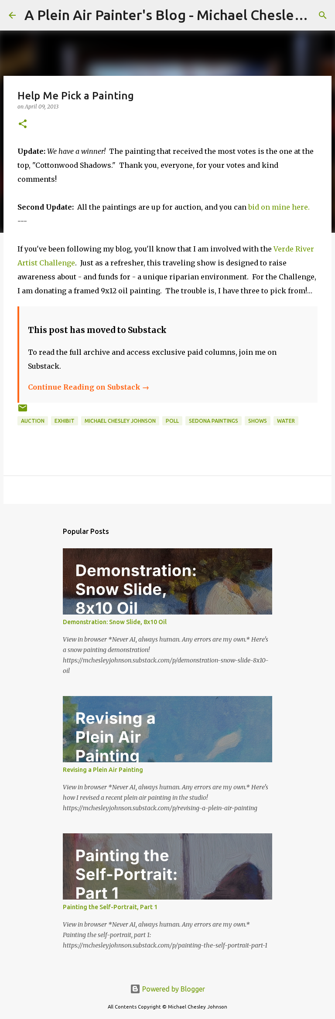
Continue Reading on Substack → (88, 387)
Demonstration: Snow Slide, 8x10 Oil (115, 621)
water (286, 421)
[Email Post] (22, 411)
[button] (22, 124)
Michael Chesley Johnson (120, 421)
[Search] (323, 15)
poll (172, 421)
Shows (257, 421)
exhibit (65, 421)
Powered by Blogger (172, 989)
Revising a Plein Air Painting (103, 769)
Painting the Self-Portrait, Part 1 (110, 907)
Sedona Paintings (213, 421)
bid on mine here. (279, 207)
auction (32, 421)
